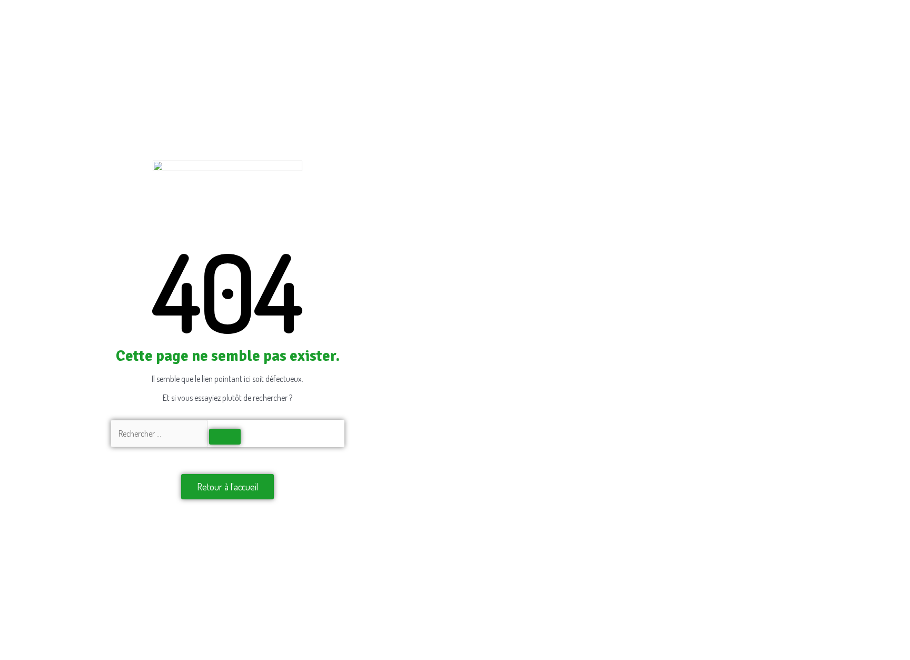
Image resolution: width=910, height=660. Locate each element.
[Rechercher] (225, 437)
